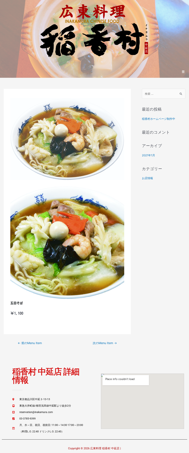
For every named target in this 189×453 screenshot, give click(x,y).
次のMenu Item (105, 343)
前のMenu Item (30, 343)
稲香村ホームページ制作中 (158, 119)
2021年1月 (148, 155)
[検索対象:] (163, 93)
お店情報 (147, 178)
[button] (183, 71)
